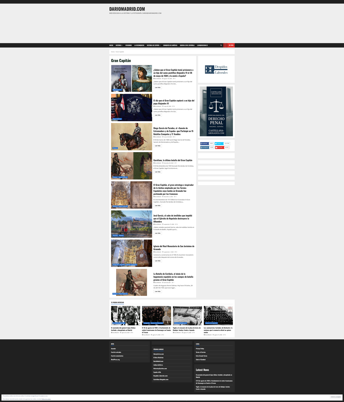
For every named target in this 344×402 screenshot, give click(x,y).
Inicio (111, 45)
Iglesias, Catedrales (131, 264)
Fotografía (116, 264)
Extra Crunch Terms (201, 356)
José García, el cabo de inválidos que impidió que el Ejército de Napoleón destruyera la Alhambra (131, 224)
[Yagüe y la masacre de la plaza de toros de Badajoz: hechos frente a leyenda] (187, 315)
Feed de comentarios (117, 356)
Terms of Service (201, 352)
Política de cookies (46, 399)
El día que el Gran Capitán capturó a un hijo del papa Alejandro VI (131, 107)
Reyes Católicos (117, 90)
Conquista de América (170, 45)
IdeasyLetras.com (158, 354)
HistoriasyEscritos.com (160, 368)
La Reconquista (139, 45)
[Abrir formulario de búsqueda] (221, 45)
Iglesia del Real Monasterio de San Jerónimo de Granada (131, 253)
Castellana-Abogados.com (160, 379)
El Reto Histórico (158, 357)
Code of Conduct (201, 359)
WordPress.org (115, 359)
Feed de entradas (116, 352)
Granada (115, 235)
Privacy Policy (200, 348)
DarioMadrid (158, 78)
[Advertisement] (171, 27)
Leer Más (158, 88)
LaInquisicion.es (202, 45)
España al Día (157, 372)
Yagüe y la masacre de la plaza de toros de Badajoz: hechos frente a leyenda (187, 329)
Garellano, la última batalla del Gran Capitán (131, 165)
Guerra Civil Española (187, 45)
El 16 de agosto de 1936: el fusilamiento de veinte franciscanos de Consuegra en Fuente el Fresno (156, 330)
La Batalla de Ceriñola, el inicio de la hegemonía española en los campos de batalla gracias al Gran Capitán (131, 282)
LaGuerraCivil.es (158, 365)
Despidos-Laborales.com (160, 376)
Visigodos (128, 45)
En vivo (231, 45)
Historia (118, 45)
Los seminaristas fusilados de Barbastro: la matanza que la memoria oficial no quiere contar (218, 330)
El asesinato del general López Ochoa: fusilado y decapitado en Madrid (123, 329)
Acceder (113, 348)
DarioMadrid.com (127, 8)
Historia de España (153, 45)
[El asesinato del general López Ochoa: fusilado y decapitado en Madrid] (125, 315)
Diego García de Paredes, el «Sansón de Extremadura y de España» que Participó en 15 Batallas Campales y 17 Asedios (131, 136)
